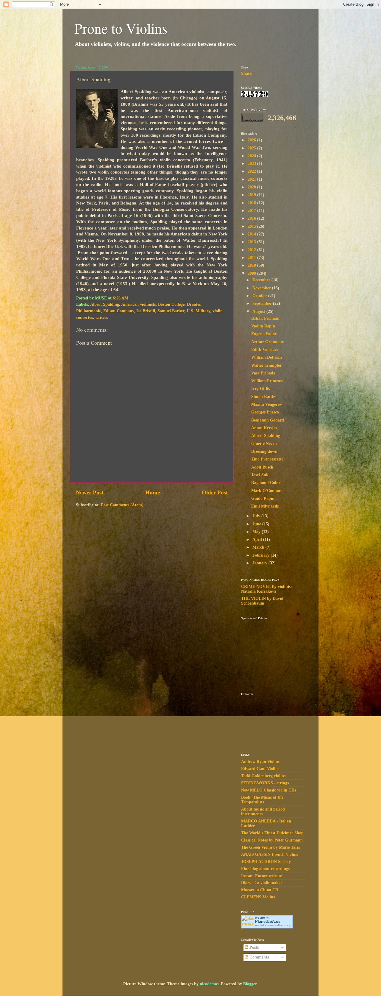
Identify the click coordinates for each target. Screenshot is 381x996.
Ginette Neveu (264, 443)
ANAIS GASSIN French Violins (269, 854)
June (257, 524)
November (262, 288)
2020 (252, 187)
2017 (252, 210)
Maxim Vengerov (266, 404)
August (259, 311)
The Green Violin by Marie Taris (270, 847)
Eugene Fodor (264, 334)
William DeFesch (266, 357)
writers (101, 317)
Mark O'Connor (266, 490)
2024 (252, 156)
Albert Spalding (104, 304)
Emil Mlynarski (265, 506)
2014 (252, 234)
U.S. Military (198, 311)
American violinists (138, 304)
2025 (252, 148)
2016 (252, 218)
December (261, 280)
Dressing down (264, 451)
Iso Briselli (145, 311)
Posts (253, 947)
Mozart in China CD (259, 890)
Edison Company (118, 311)
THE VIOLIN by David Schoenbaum (262, 600)
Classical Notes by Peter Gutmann (272, 840)
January (260, 563)
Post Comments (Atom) (122, 505)
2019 (252, 195)
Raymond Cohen (266, 482)
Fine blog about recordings (265, 869)
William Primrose (267, 381)
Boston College (171, 304)
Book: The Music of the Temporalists (262, 799)
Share (246, 73)
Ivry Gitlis (260, 388)
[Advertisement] (271, 651)
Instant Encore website (261, 876)
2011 (252, 257)
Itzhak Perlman (265, 318)
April (257, 539)
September (262, 303)
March (259, 547)
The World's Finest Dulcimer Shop (272, 833)
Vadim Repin (263, 326)
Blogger (250, 984)
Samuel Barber (170, 311)
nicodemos (209, 984)
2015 (252, 226)
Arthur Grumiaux (267, 342)
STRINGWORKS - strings (265, 783)
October (260, 296)
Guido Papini (263, 498)
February (261, 555)
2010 (252, 265)
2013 (252, 242)
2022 (252, 171)
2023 (252, 163)
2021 (252, 179)
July (256, 516)
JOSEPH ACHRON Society (266, 861)
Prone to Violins (121, 28)
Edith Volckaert (265, 349)
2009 (252, 273)
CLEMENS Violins (258, 897)
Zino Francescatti (267, 459)
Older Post (215, 492)
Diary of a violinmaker (261, 883)
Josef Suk (259, 475)
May (257, 532)
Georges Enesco (265, 412)
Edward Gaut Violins (260, 768)
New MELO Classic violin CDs (268, 790)
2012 (252, 250)
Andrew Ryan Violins (260, 761)
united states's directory (272, 925)
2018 (252, 203)
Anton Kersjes (264, 428)
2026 (252, 140)
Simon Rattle (263, 396)
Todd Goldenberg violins (263, 776)
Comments (258, 957)
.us (267, 921)
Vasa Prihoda (263, 373)
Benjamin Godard (267, 420)
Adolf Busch (262, 467)
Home (152, 492)
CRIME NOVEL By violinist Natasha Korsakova (266, 589)
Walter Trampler (266, 365)
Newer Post (89, 492)
